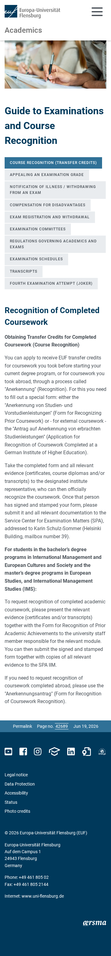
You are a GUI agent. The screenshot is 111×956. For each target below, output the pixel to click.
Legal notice (16, 774)
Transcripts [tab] (23, 271)
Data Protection (20, 784)
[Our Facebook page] (23, 752)
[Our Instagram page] (38, 752)
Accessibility (16, 792)
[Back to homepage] (32, 12)
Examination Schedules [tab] (36, 259)
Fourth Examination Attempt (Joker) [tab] (51, 283)
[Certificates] (86, 752)
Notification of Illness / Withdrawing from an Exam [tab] (53, 190)
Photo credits (17, 811)
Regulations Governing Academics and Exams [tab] (53, 244)
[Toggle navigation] (97, 11)
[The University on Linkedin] (71, 752)
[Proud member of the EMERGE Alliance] (102, 752)
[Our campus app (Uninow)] (54, 752)
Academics (23, 30)
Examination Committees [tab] (38, 229)
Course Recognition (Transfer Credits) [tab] (53, 163)
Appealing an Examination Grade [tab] (47, 175)
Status (11, 802)
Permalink (22, 726)
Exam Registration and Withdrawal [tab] (50, 217)
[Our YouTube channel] (8, 752)
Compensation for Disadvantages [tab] (47, 205)
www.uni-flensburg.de (43, 896)
